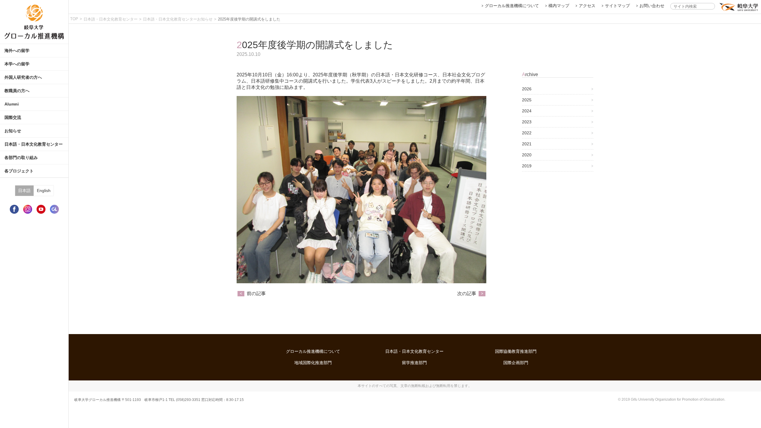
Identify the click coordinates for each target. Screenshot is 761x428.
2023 (527, 121)
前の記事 (256, 293)
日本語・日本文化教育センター (111, 19)
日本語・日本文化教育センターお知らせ (178, 19)
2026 (527, 88)
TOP (74, 19)
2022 (527, 132)
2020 (527, 154)
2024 (527, 110)
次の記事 (466, 293)
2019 (527, 165)
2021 (527, 143)
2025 (527, 99)
